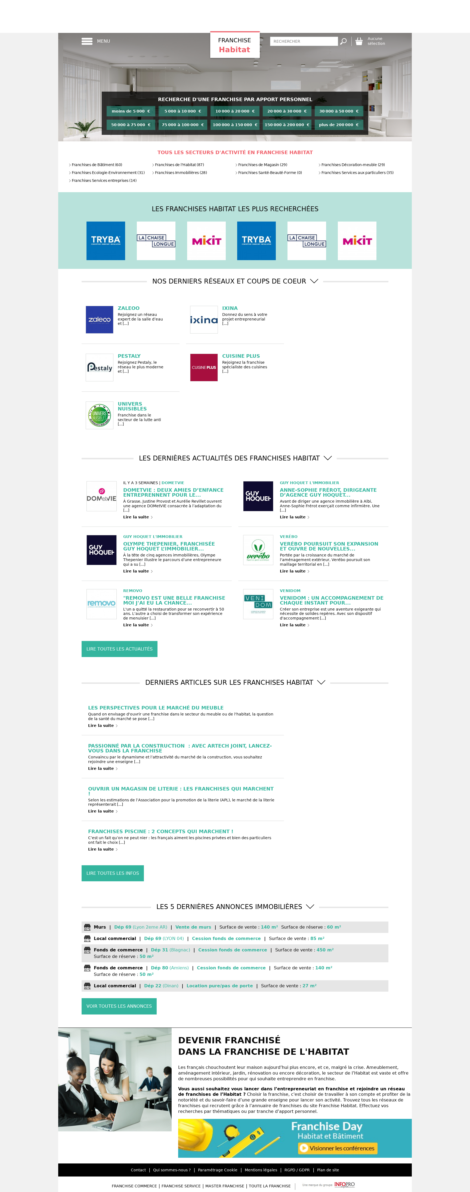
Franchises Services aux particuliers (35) (357, 172)
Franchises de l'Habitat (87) (179, 165)
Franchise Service (181, 1186)
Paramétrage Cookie (217, 1170)
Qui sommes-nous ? (172, 1170)
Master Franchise (224, 1186)
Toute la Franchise (270, 1186)
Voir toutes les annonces (119, 1006)
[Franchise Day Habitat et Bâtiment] (295, 1156)
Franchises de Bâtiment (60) (97, 165)
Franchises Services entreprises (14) (104, 180)
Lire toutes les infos (112, 873)
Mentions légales (261, 1170)
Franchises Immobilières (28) (181, 172)
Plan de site (328, 1170)
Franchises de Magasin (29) (262, 165)
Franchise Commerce (134, 1186)
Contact (138, 1170)
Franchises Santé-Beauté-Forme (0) (270, 172)
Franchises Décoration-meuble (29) (353, 165)
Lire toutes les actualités (119, 649)
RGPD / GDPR (297, 1170)
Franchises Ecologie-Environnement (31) (108, 172)
